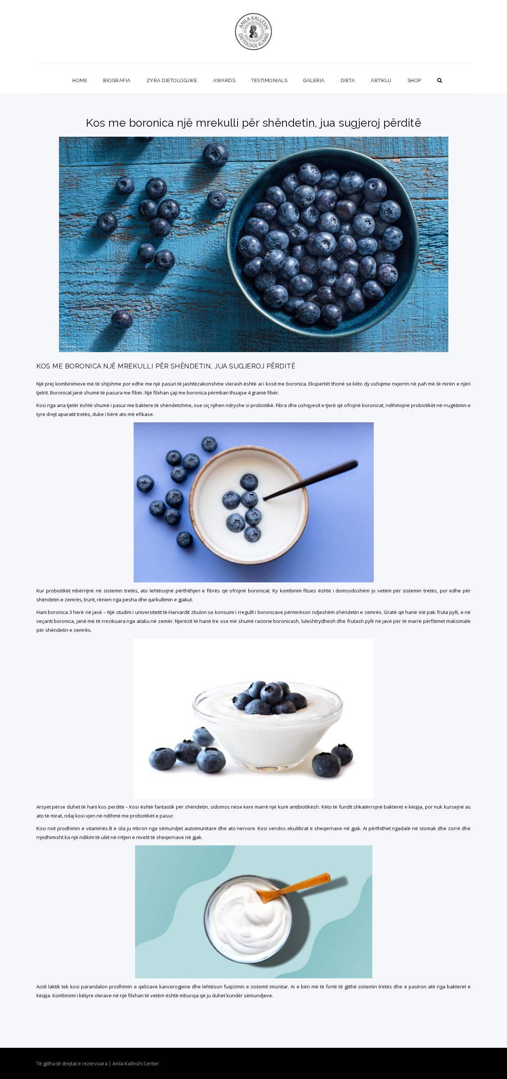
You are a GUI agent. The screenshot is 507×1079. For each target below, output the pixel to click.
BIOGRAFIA (117, 80)
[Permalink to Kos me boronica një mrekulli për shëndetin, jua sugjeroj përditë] (253, 350)
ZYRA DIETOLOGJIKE (172, 80)
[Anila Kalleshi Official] (254, 31)
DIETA (348, 80)
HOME (79, 80)
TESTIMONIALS (269, 80)
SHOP (414, 80)
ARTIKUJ (381, 80)
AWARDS (224, 80)
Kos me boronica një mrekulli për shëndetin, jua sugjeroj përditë (165, 366)
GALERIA (314, 80)
